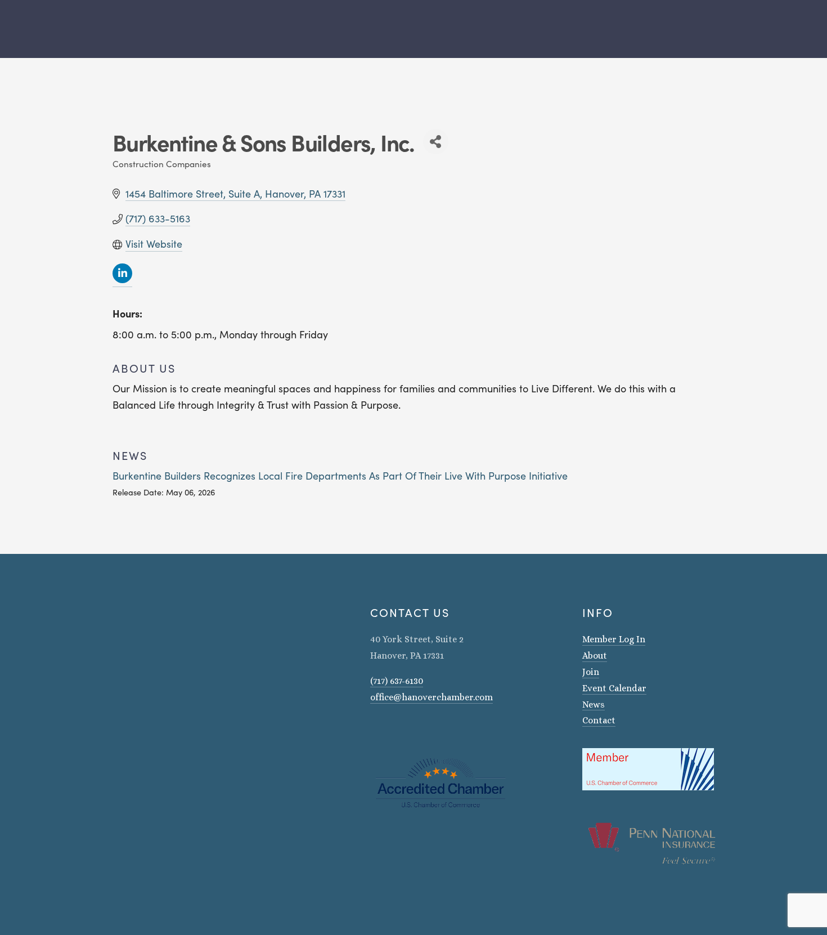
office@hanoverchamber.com (431, 697)
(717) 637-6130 (396, 680)
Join (590, 671)
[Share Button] (435, 141)
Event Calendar (614, 688)
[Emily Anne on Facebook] (389, 729)
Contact (598, 720)
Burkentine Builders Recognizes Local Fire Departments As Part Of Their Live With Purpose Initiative (340, 475)
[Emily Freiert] (403, 729)
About (594, 655)
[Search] (108, 29)
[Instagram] (374, 729)
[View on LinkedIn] (122, 279)
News (593, 704)
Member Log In (613, 639)
